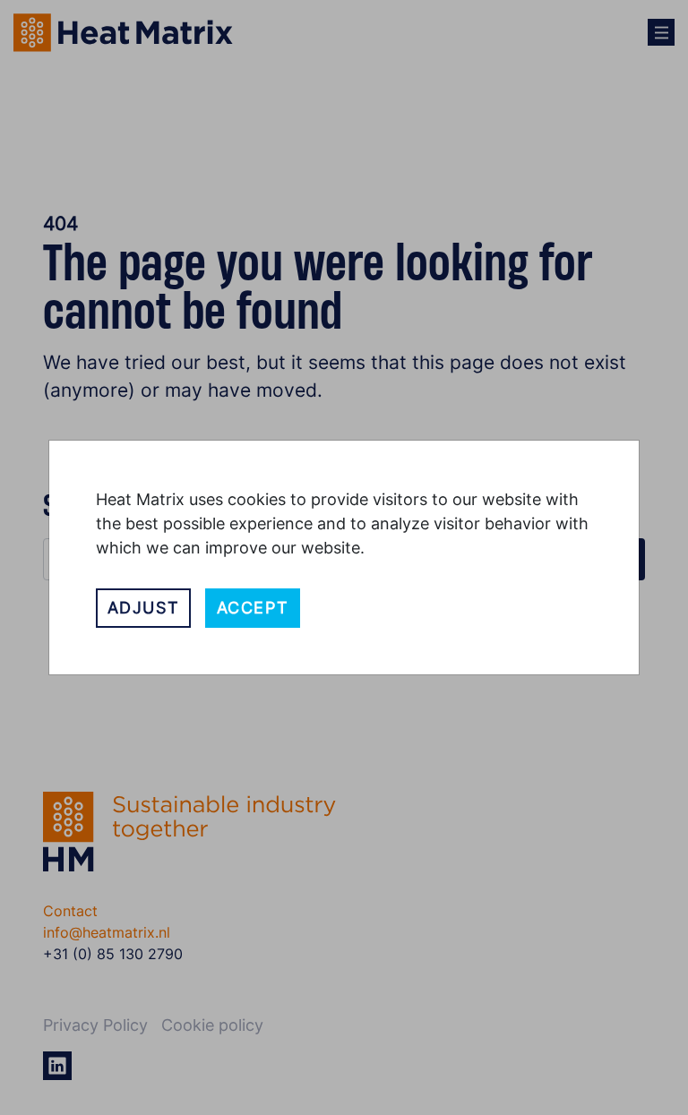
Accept (253, 607)
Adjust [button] (144, 607)
